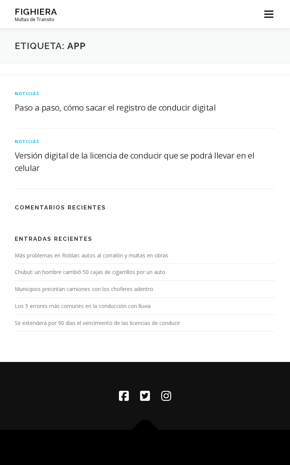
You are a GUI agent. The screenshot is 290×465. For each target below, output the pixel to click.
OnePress (157, 447)
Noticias (27, 93)
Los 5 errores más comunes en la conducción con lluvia (83, 305)
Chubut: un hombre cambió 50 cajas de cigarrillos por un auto (90, 272)
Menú (268, 14)
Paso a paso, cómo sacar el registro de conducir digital (115, 107)
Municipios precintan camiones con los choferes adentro (84, 289)
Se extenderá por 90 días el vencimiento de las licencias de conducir (97, 322)
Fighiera (36, 11)
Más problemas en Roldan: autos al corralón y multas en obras (91, 255)
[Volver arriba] (145, 429)
